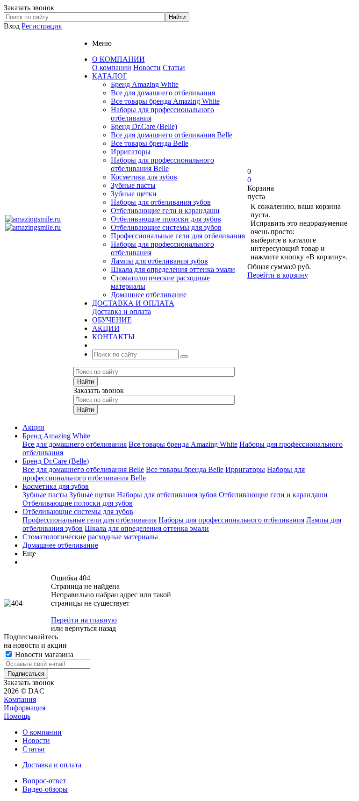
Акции (33, 427)
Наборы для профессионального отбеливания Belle (162, 164)
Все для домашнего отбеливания (163, 93)
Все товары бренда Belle (149, 143)
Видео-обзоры (45, 789)
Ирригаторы (131, 152)
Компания (20, 699)
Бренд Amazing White (145, 84)
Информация (24, 708)
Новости (147, 68)
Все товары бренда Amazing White (165, 101)
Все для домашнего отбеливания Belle (171, 135)
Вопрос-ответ (44, 781)
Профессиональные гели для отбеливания (178, 236)
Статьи (174, 68)
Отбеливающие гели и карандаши (165, 211)
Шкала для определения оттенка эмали (173, 269)
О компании (111, 68)
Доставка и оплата (121, 311)
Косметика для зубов (144, 177)
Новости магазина (43, 654)
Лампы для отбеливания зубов (159, 261)
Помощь (17, 716)
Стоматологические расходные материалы (90, 537)
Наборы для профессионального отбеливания (231, 520)
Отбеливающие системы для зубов (166, 227)
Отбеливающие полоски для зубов (166, 219)
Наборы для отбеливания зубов (161, 202)
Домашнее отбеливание (149, 295)
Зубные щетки (134, 194)
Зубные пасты (133, 185)
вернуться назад (90, 628)
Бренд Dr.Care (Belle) (144, 126)
